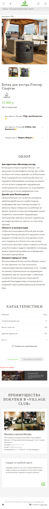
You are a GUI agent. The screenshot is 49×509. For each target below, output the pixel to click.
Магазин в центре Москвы (18, 434)
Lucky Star (43, 504)
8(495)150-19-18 (18, 445)
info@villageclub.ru (15, 447)
